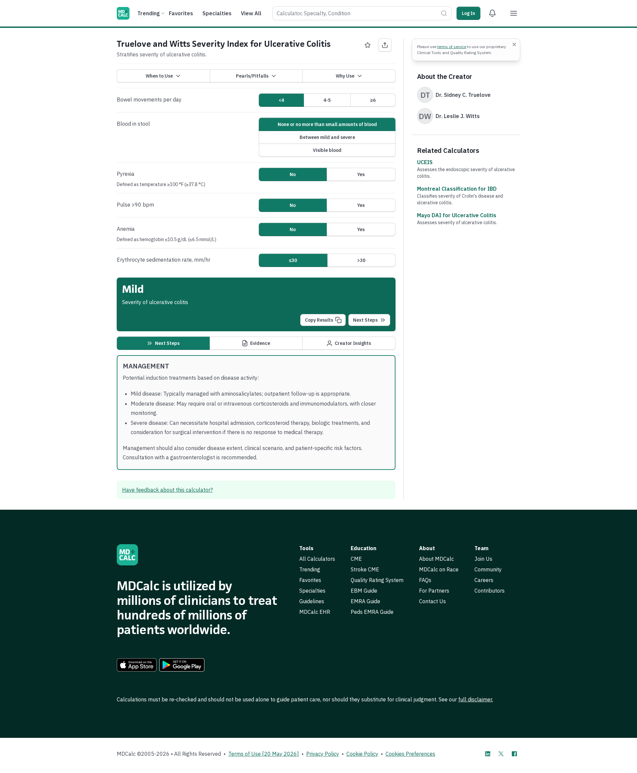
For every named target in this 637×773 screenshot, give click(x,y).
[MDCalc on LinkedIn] (488, 754)
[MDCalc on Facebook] (514, 754)
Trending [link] (309, 569)
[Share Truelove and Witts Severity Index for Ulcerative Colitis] (384, 45)
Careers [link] (483, 580)
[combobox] (362, 13)
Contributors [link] (489, 590)
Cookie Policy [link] (362, 753)
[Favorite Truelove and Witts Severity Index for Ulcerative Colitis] (367, 45)
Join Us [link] (483, 558)
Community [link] (488, 569)
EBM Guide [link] (364, 590)
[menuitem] (150, 13)
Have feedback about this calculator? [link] (167, 489)
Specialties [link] (312, 590)
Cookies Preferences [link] (410, 753)
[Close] (514, 44)
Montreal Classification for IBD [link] (457, 188)
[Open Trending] (163, 13)
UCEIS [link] (425, 162)
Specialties (217, 13)
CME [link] (356, 558)
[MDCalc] (123, 13)
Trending (148, 13)
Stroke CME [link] (365, 569)
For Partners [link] (434, 590)
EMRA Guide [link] (365, 601)
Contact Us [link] (432, 601)
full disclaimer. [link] (475, 699)
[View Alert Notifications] (492, 13)
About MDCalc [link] (436, 558)
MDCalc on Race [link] (439, 569)
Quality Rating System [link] (377, 580)
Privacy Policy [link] (322, 753)
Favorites (181, 13)
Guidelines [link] (311, 601)
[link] (137, 665)
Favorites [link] (310, 580)
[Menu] (513, 13)
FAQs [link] (425, 580)
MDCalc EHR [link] (314, 612)
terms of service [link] (451, 46)
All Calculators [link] (317, 558)
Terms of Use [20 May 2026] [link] (263, 753)
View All (251, 13)
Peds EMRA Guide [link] (372, 612)
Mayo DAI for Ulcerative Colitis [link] (456, 215)
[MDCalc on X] (501, 754)
